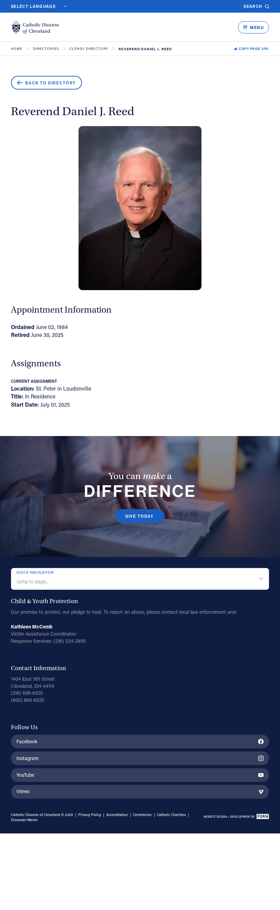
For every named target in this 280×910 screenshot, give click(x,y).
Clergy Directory (88, 49)
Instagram (27, 758)
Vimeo (23, 791)
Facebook (26, 741)
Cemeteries (142, 814)
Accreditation (117, 814)
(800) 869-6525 (27, 700)
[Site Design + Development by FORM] (236, 817)
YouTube (25, 775)
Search (252, 6)
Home (17, 49)
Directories (46, 49)
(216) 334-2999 (70, 641)
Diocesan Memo (24, 819)
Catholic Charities (171, 814)
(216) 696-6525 (27, 693)
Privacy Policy (89, 814)
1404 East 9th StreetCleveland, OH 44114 (33, 682)
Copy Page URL (254, 49)
